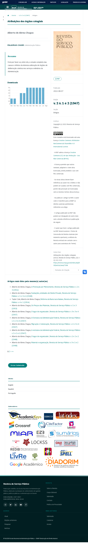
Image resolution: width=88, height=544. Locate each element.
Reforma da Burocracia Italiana (52, 299)
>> (13, 351)
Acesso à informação (38, 2)
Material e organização (40, 343)
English (10, 385)
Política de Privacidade (54, 504)
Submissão (50, 496)
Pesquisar (8, 524)
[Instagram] (5, 505)
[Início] (8, 15)
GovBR (5, 2)
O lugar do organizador (40, 312)
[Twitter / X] (11, 505)
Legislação (64, 2)
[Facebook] (26, 505)
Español (11, 389)
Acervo (14, 15)
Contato (49, 500)
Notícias (7, 528)
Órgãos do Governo (79, 2)
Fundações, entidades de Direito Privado (46, 293)
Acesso (49, 524)
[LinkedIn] (16, 505)
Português (12, 393)
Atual (6, 516)
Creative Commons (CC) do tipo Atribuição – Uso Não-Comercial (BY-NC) (66, 155)
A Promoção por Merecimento (42, 287)
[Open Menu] (7, 7)
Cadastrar (50, 520)
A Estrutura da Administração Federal (45, 318)
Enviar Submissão (17, 365)
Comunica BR (22, 2)
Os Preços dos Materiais (40, 305)
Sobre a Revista (52, 488)
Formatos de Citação (62, 270)
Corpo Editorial (52, 492)
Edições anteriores (11, 520)
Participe (53, 2)
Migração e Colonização (40, 324)
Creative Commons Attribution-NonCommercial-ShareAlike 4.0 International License (66, 143)
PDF (58, 79)
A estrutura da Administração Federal (45, 330)
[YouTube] (21, 505)
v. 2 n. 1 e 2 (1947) (24, 15)
